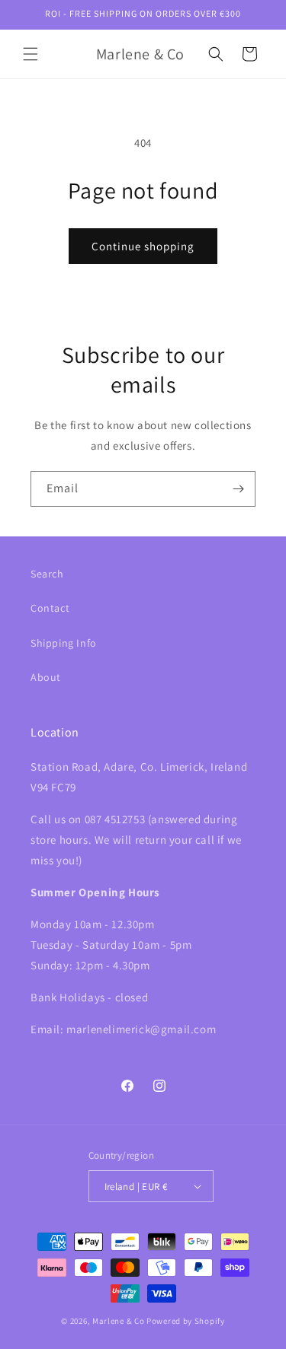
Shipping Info (64, 643)
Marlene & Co (118, 1321)
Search (47, 574)
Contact (50, 608)
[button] (30, 54)
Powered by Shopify (185, 1321)
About (46, 677)
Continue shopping (143, 246)
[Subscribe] (238, 489)
